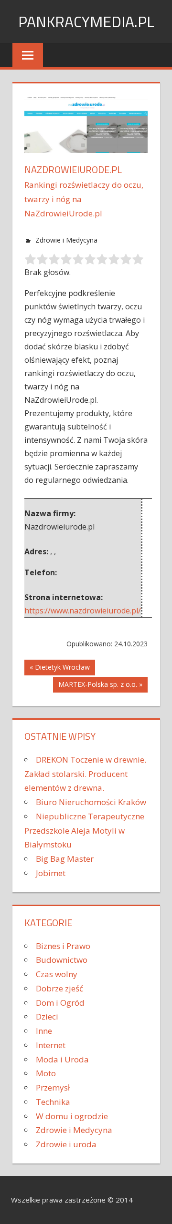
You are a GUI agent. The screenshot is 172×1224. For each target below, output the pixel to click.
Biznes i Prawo (63, 945)
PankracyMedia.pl (86, 21)
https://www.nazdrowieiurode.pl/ (82, 610)
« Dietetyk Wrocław (60, 667)
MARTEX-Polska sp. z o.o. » (100, 684)
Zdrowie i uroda (66, 1144)
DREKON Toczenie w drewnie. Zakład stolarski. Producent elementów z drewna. (85, 774)
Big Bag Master (65, 858)
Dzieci (47, 1016)
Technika (53, 1101)
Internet (50, 1045)
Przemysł (53, 1087)
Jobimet (50, 872)
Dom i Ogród (60, 1002)
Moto (46, 1073)
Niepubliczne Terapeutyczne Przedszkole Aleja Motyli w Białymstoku (84, 830)
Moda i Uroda (62, 1059)
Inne (44, 1030)
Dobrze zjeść (59, 988)
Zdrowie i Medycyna (66, 240)
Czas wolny (56, 974)
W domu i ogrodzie (72, 1116)
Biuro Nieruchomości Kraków (91, 801)
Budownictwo (61, 959)
